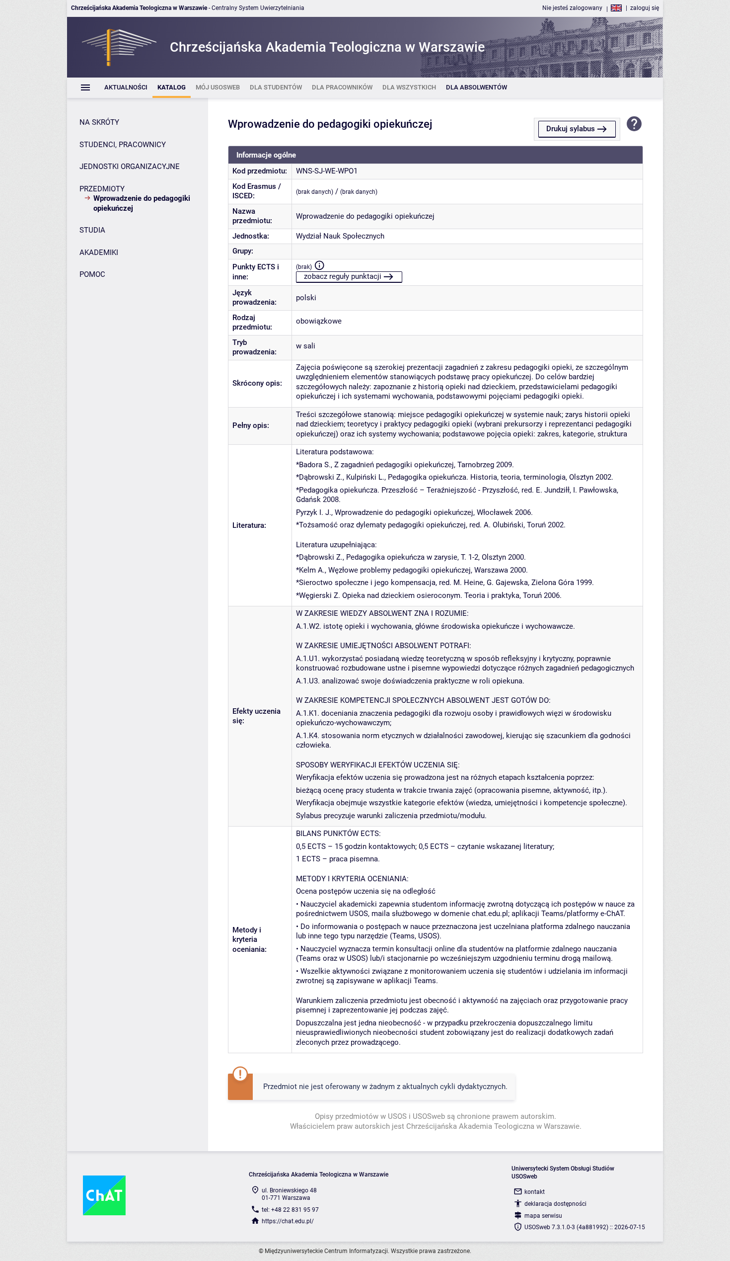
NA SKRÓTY (99, 122)
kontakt (534, 1191)
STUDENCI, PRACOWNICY (122, 144)
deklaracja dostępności (555, 1203)
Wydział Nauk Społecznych (340, 236)
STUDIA (92, 230)
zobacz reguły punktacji (342, 276)
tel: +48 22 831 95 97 (290, 1209)
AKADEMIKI (98, 252)
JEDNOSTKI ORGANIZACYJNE (129, 166)
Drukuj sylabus (570, 128)
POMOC (92, 274)
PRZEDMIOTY (102, 188)
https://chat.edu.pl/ (288, 1221)
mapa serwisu (543, 1215)
